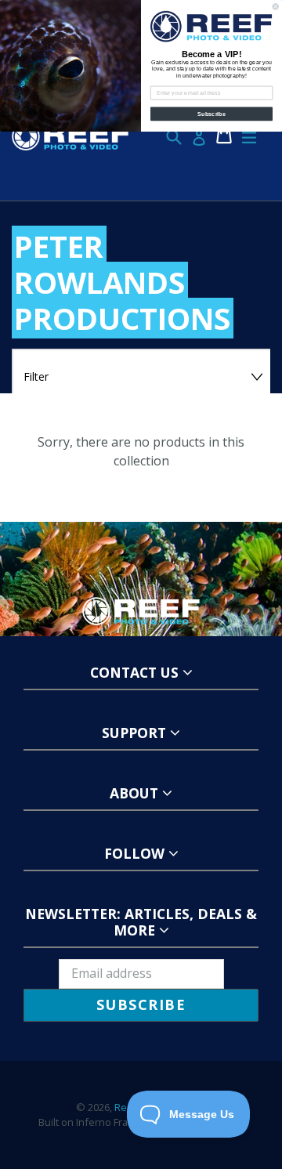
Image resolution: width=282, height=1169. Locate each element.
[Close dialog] (275, 6)
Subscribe (211, 113)
